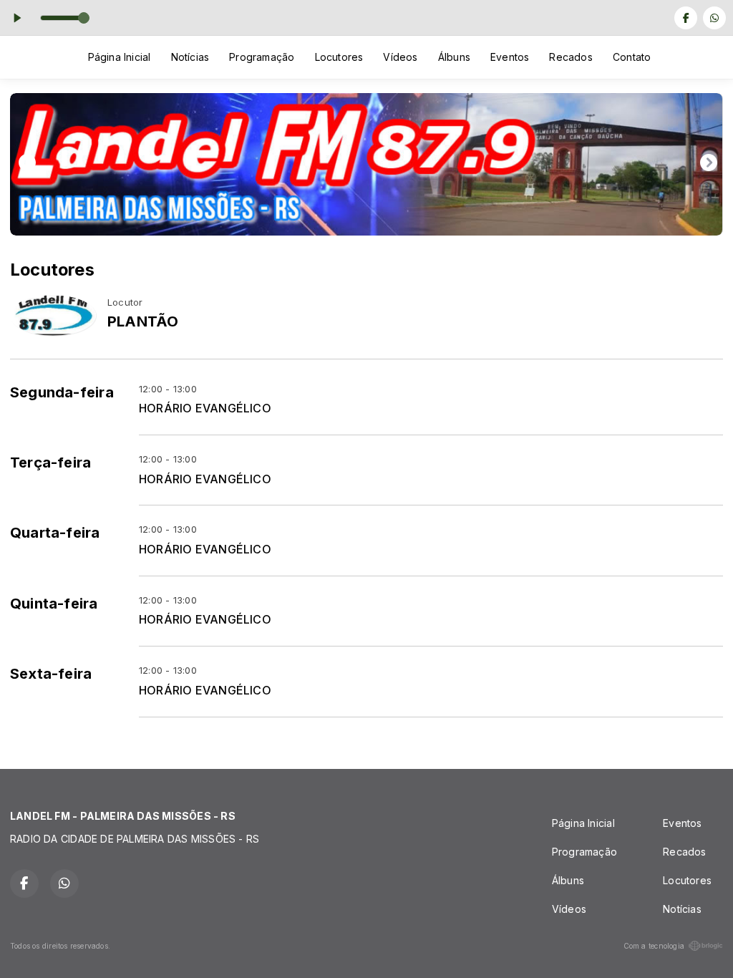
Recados (570, 57)
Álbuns (454, 57)
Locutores (339, 57)
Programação (261, 57)
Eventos (509, 57)
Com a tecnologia (653, 945)
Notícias (190, 57)
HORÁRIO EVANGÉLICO (205, 408)
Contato (632, 57)
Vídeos (400, 57)
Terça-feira (50, 462)
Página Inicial (119, 57)
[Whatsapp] (714, 17)
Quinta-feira (54, 603)
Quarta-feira (55, 532)
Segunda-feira (62, 392)
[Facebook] (685, 17)
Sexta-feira (51, 673)
